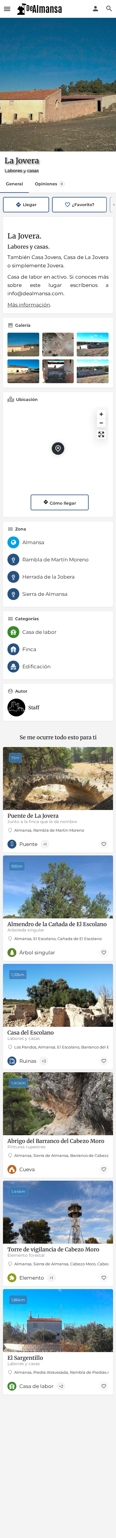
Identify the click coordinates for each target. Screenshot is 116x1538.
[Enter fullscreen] (101, 434)
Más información (28, 305)
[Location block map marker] (58, 448)
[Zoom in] (101, 414)
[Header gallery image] (58, 84)
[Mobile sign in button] (95, 8)
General (14, 184)
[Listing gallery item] (23, 344)
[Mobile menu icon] (7, 9)
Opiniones (49, 184)
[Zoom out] (101, 423)
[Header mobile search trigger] (109, 8)
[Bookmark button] (104, 844)
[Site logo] (40, 9)
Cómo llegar (62, 503)
